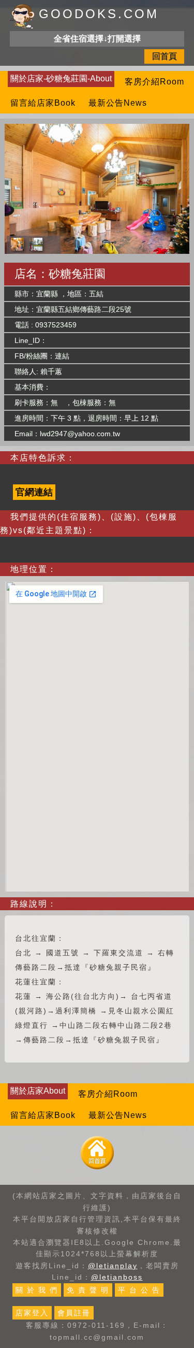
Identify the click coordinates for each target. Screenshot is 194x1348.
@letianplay (113, 1265)
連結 (62, 356)
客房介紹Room (154, 81)
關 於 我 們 (37, 1290)
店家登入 (32, 1313)
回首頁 (164, 56)
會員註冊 (74, 1313)
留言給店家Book (43, 102)
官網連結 (34, 492)
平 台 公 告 (139, 1290)
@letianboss (117, 1277)
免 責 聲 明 (88, 1290)
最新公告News (117, 102)
